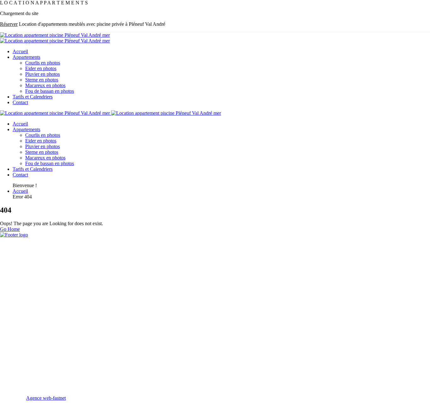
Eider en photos (40, 68)
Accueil (20, 51)
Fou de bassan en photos (49, 91)
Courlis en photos (42, 62)
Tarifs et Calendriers (33, 96)
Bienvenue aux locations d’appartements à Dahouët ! (56, 331)
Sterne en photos (41, 79)
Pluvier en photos (42, 74)
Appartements (26, 57)
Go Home (10, 229)
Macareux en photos (45, 85)
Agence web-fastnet (46, 398)
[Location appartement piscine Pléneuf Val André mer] (55, 35)
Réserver (9, 24)
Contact (20, 102)
